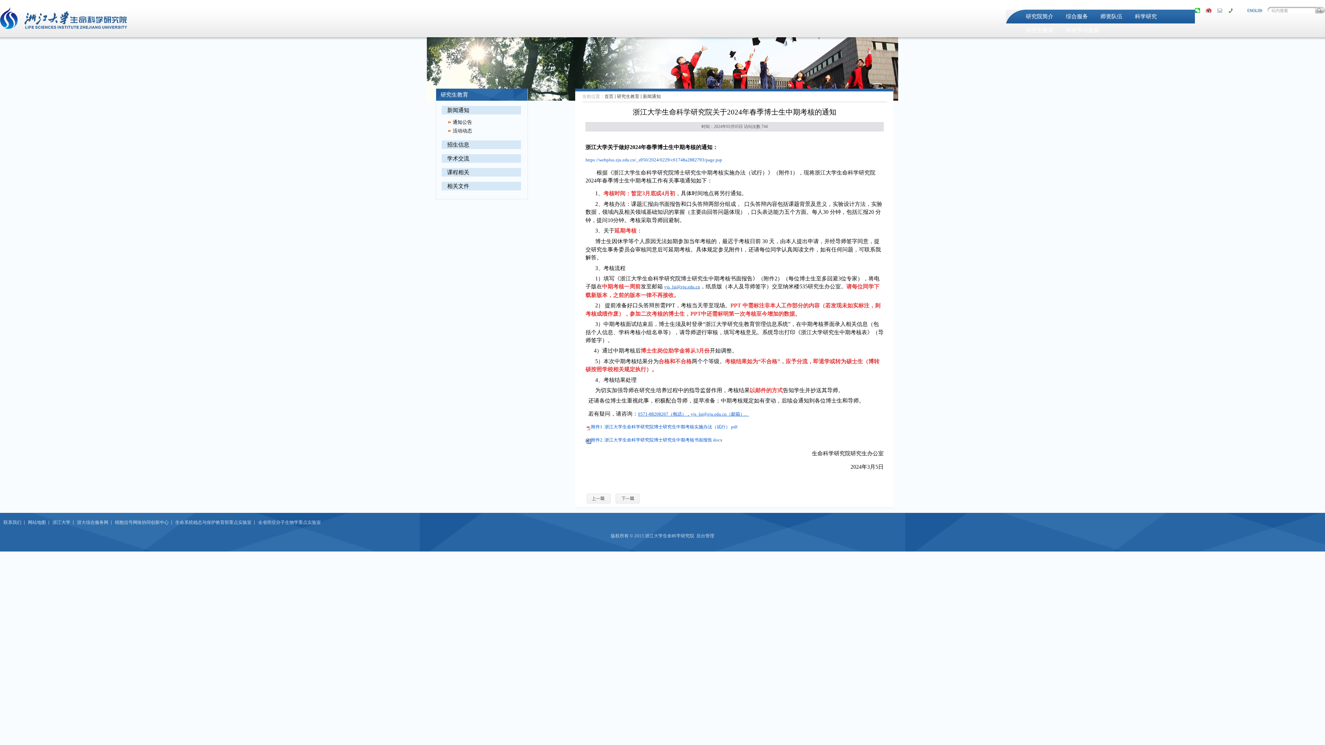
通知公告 (462, 122)
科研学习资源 (1082, 30)
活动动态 (462, 130)
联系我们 (12, 522)
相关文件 (458, 186)
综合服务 (1077, 16)
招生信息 (458, 145)
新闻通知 (458, 110)
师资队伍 (1111, 16)
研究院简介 (1039, 16)
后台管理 (705, 535)
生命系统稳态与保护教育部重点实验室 (213, 522)
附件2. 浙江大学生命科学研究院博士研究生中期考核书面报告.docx (657, 440)
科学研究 (1146, 16)
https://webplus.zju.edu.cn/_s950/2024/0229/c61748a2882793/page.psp (654, 159)
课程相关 (458, 172)
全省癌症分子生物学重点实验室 (289, 522)
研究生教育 (1039, 30)
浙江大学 (61, 522)
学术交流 (458, 158)
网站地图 (37, 522)
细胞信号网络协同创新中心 (142, 522)
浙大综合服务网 (92, 522)
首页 (609, 96)
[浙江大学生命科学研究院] (64, 33)
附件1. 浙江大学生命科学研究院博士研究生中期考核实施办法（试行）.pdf (664, 426)
